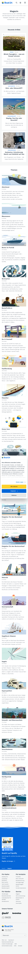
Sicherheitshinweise (7, 945)
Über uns (4, 940)
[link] (8, 930)
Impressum (11, 940)
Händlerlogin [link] (5, 894)
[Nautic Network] (6, 917)
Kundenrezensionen (21, 888)
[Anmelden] (21, 2)
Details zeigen (19, 482)
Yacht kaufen (5, 884)
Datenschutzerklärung (7, 941)
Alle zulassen (14, 486)
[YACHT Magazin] (5, 913)
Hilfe (15, 945)
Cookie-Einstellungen (7, 943)
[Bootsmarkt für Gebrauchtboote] (7, 3)
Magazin (18, 894)
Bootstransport (5, 888)
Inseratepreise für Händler (6, 898)
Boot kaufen (5, 882)
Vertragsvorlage (20, 882)
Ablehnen (14, 495)
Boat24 (3, 868)
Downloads (18, 903)
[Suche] (17, 2)
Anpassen (13, 491)
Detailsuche (5, 876)
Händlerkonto (5, 901)
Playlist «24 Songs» (7, 861)
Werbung (18, 901)
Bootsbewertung (20, 880)
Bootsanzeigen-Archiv (20, 885)
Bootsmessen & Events (20, 898)
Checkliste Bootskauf (4, 879)
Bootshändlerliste (6, 895)
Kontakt (20, 945)
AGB (15, 943)
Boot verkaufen (20, 878)
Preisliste (18, 876)
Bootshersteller (6, 886)
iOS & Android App (20, 895)
